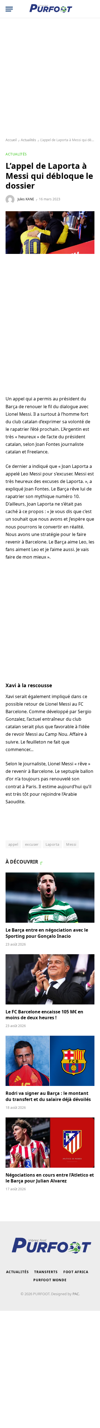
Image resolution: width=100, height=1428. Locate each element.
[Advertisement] (50, 78)
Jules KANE (26, 199)
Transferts (46, 1272)
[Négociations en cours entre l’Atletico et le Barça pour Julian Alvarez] (50, 1142)
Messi (71, 844)
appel (13, 844)
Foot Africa (75, 1272)
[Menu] (9, 9)
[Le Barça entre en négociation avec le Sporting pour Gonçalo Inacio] (50, 897)
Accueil (11, 140)
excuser (32, 844)
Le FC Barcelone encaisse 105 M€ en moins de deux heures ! (44, 1015)
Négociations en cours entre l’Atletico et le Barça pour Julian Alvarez (50, 1178)
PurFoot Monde (50, 1280)
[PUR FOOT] (50, 9)
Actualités (28, 140)
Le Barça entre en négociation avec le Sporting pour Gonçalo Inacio (47, 933)
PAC (75, 1293)
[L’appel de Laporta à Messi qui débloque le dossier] (50, 232)
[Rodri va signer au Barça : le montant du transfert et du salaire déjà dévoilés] (50, 1061)
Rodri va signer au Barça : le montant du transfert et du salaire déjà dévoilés (48, 1096)
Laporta (52, 844)
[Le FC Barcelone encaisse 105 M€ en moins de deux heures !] (50, 979)
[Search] (91, 9)
